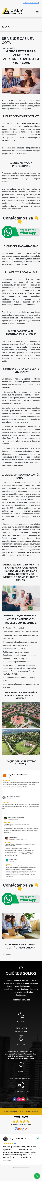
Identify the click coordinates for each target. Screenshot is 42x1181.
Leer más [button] (7, 1160)
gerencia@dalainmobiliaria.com (21, 1078)
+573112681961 (21, 1028)
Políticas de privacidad (21, 1000)
